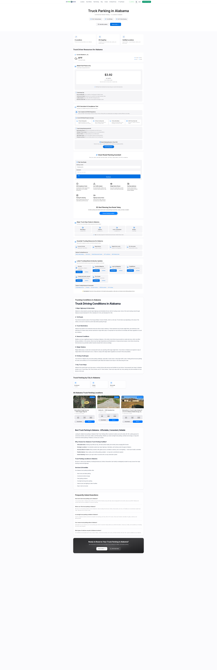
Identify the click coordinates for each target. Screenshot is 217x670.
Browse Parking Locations (108, 213)
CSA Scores (88, 254)
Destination (79, 169)
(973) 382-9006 (115, 548)
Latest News (79, 271)
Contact (106, 1)
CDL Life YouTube (94, 287)
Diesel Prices (113, 1)
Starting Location (80, 164)
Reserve (89, 421)
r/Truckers (87, 287)
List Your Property (146, 1)
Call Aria (132, 1)
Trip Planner (121, 1)
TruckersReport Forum (80, 287)
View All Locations (103, 24)
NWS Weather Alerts (115, 254)
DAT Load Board (107, 254)
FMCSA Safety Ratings (80, 254)
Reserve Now (115, 24)
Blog (102, 1)
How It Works (89, 1)
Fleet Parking (96, 1)
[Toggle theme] (136, 2)
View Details (79, 421)
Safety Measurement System (97, 254)
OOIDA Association (102, 287)
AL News (86, 271)
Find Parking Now (108, 146)
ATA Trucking (110, 287)
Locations (82, 1)
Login (139, 1)
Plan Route (108, 177)
